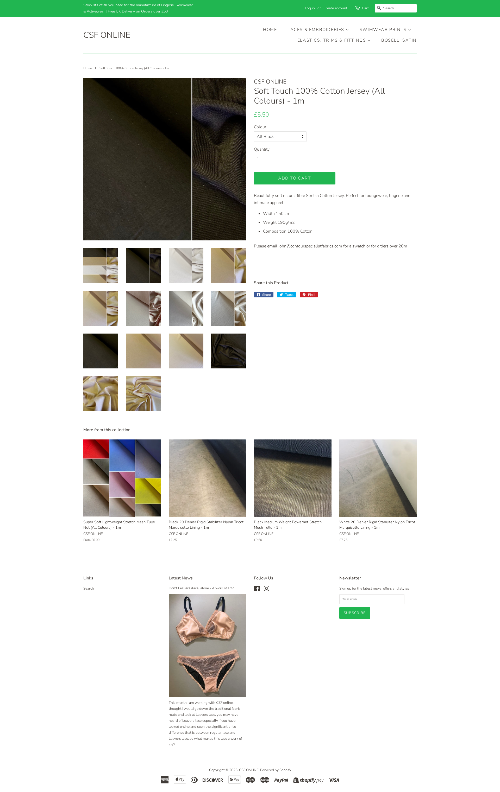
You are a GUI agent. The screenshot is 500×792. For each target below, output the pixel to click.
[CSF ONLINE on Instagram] (266, 589)
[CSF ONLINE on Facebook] (257, 589)
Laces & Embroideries (317, 30)
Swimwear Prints (384, 30)
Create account (335, 8)
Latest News (181, 578)
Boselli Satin (399, 40)
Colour (260, 127)
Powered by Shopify (275, 770)
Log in (310, 8)
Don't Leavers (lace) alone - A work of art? (201, 588)
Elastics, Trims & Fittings (332, 40)
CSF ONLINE (106, 35)
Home (270, 30)
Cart (365, 8)
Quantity (262, 149)
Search (88, 588)
